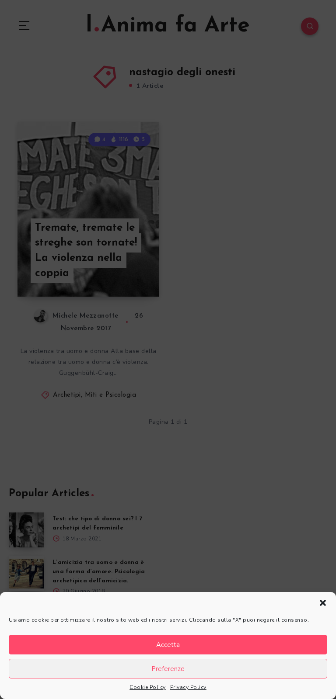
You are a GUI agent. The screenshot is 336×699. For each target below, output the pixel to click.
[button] (322, 603)
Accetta (168, 644)
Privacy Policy (188, 687)
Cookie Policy (148, 687)
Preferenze (168, 668)
